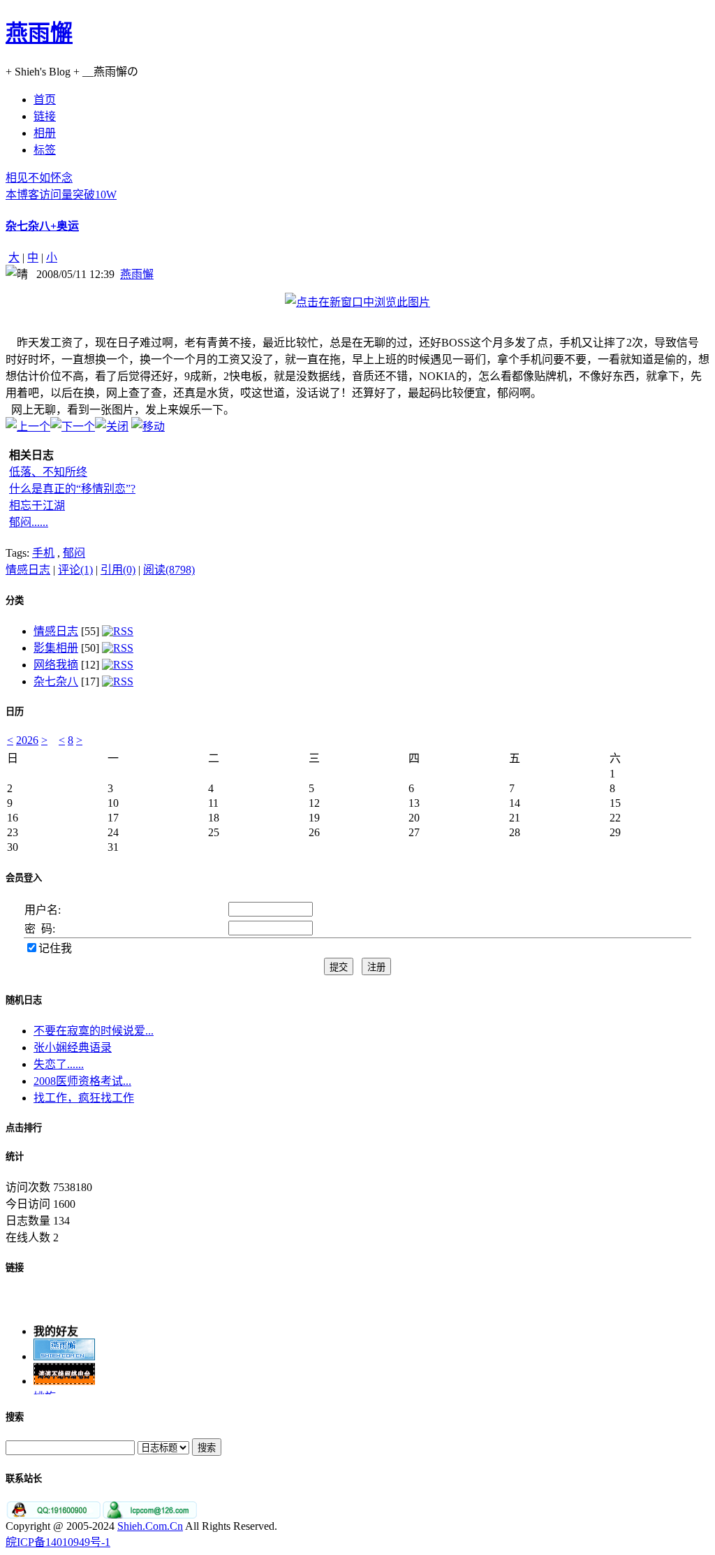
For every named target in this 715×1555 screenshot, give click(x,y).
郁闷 (74, 553)
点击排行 (24, 1128)
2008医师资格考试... (82, 1081)
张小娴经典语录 (73, 1047)
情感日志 (28, 570)
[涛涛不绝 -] (64, 1378)
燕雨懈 (39, 32)
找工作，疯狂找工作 (84, 1098)
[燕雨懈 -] (64, 1353)
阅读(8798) (169, 570)
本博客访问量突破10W (61, 194)
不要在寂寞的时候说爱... (94, 1031)
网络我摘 (56, 665)
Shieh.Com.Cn (150, 1526)
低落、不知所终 (48, 472)
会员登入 (24, 878)
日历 (15, 711)
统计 (15, 1156)
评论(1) (75, 570)
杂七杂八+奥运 (42, 226)
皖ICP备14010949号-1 (58, 1542)
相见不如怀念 (39, 178)
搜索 (15, 1417)
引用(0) (118, 570)
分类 (15, 600)
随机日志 (24, 1000)
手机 (43, 553)
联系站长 (24, 1478)
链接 (15, 1267)
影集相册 (56, 648)
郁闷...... (28, 522)
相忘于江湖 (37, 505)
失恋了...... (59, 1064)
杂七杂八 (56, 681)
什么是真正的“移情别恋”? (72, 489)
